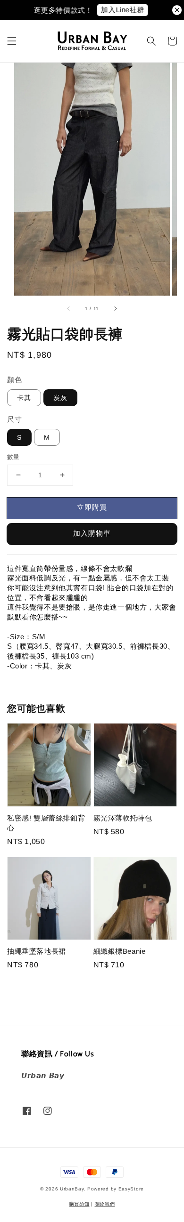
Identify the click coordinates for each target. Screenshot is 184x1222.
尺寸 (14, 419)
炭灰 (60, 398)
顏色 (14, 380)
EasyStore (131, 1188)
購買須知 (79, 1203)
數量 (13, 456)
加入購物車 (92, 533)
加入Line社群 (118, 10)
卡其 (24, 398)
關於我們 (105, 1203)
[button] (11, 41)
